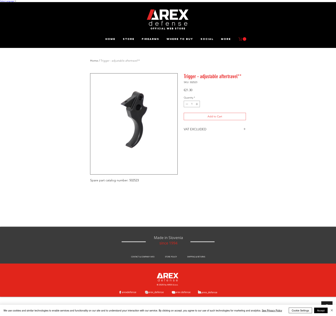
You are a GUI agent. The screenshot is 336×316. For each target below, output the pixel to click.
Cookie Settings (300, 310)
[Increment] (197, 104)
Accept (321, 310)
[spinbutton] (192, 104)
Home (94, 60)
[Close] (332, 310)
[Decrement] (186, 104)
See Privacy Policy (272, 310)
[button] (243, 39)
